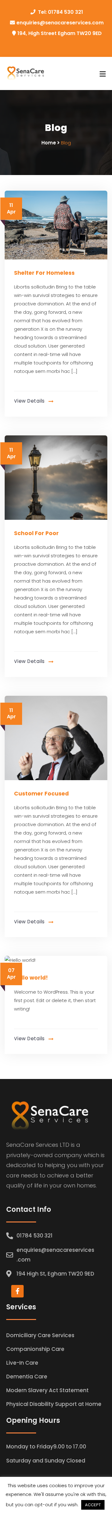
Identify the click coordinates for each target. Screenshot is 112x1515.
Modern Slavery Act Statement (47, 1390)
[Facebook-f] (17, 1291)
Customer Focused (41, 793)
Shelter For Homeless (44, 273)
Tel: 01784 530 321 (60, 12)
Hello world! (31, 977)
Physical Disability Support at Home (53, 1404)
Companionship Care (35, 1349)
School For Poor (36, 533)
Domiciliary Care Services (40, 1335)
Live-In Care (22, 1363)
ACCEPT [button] (93, 1505)
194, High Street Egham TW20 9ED (59, 33)
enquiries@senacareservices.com (60, 22)
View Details (30, 401)
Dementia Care (26, 1376)
